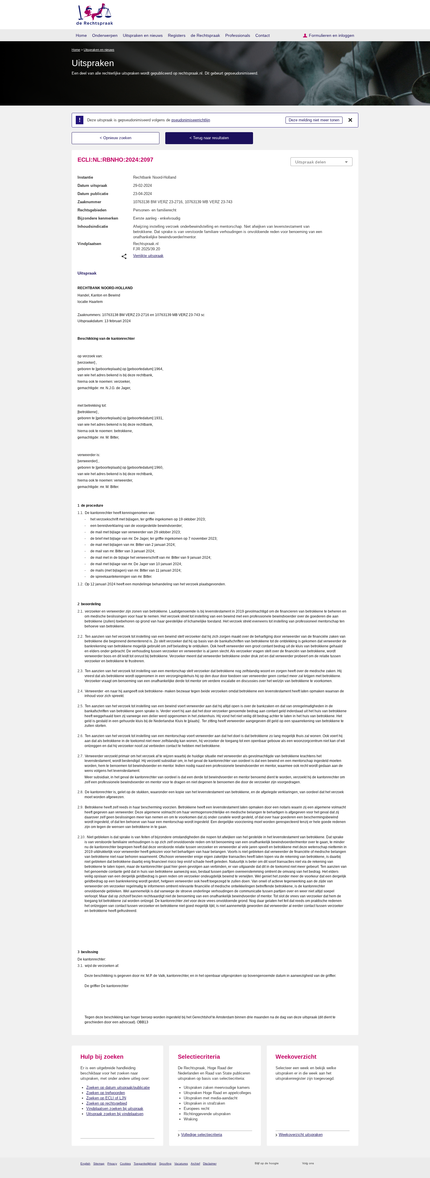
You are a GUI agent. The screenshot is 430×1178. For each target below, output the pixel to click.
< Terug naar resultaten (209, 138)
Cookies (125, 1163)
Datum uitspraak (92, 185)
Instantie (85, 177)
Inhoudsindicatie (93, 226)
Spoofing (165, 1163)
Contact (262, 35)
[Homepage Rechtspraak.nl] (92, 13)
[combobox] (321, 161)
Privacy (112, 1163)
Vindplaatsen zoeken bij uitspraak (114, 1108)
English (85, 1163)
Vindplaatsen (89, 244)
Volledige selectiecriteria (201, 1134)
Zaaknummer (89, 202)
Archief (195, 1163)
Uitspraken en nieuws (143, 35)
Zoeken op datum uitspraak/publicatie (118, 1087)
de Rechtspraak (205, 35)
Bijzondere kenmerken (98, 218)
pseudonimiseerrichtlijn (190, 120)
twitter (319, 1163)
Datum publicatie (93, 194)
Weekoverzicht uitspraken (301, 1134)
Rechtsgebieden (92, 210)
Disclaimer (209, 1163)
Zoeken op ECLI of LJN (106, 1098)
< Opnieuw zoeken (115, 138)
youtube (349, 1163)
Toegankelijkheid (145, 1163)
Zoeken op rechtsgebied (106, 1103)
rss (284, 1163)
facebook (327, 1163)
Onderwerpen (105, 35)
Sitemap (98, 1163)
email (292, 1163)
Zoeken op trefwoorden (105, 1093)
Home (81, 35)
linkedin (342, 1163)
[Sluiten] (350, 120)
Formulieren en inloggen (331, 35)
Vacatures (181, 1163)
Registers (176, 35)
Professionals (237, 35)
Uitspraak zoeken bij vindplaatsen (114, 1114)
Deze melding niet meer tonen (314, 120)
